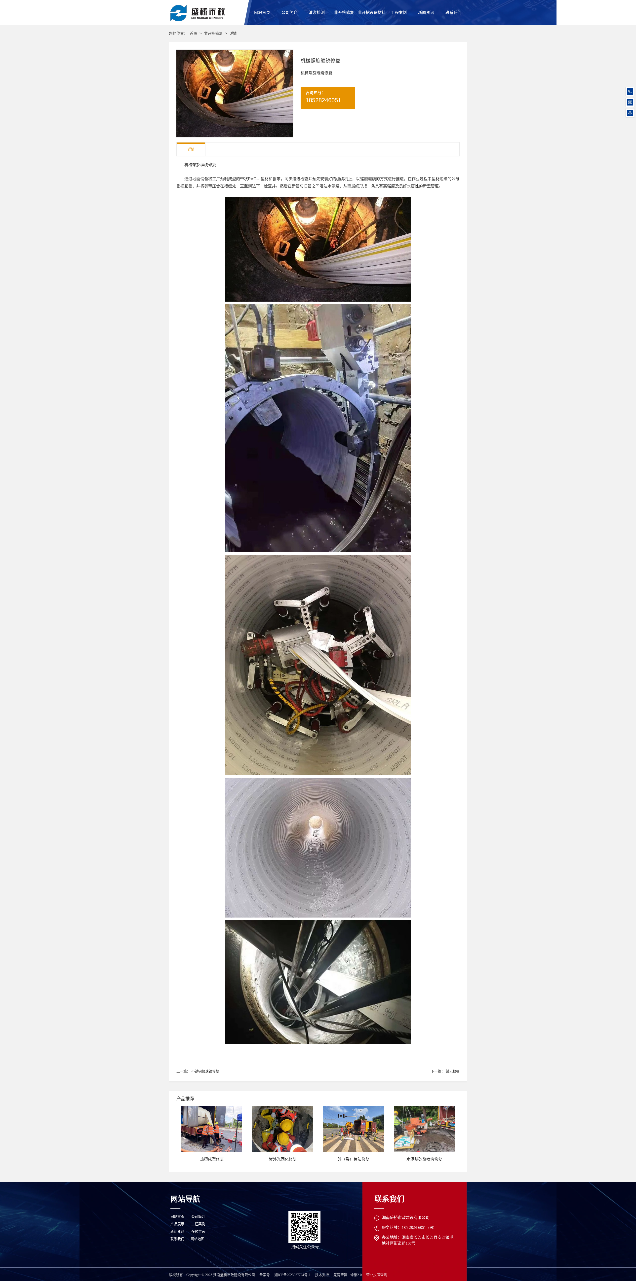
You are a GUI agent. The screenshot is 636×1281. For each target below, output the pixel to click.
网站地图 (197, 1239)
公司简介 (198, 1216)
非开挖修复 (214, 33)
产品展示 (177, 1224)
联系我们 (177, 1239)
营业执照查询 (376, 1275)
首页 (194, 33)
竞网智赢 (340, 1275)
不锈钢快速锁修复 (205, 1071)
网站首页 (177, 1216)
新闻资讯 (177, 1231)
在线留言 (198, 1231)
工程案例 (198, 1224)
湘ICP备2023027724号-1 (292, 1275)
